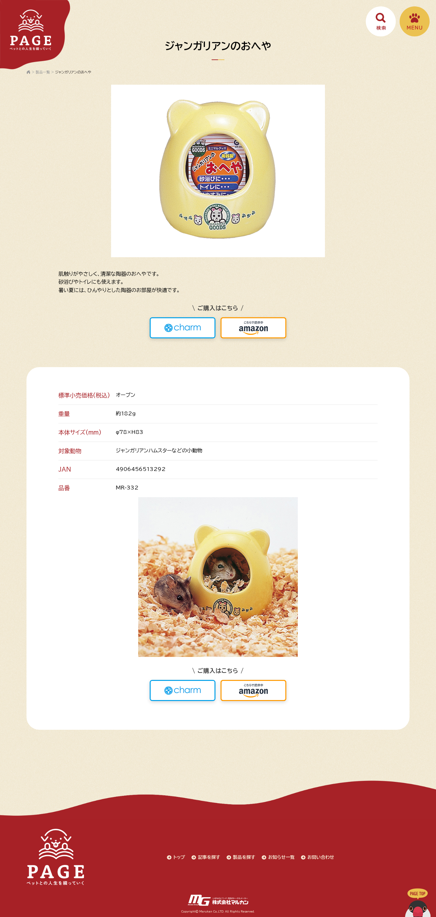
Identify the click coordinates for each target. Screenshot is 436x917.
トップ (179, 857)
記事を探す (209, 857)
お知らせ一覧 (281, 857)
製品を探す (244, 857)
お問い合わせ (320, 857)
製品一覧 (43, 72)
